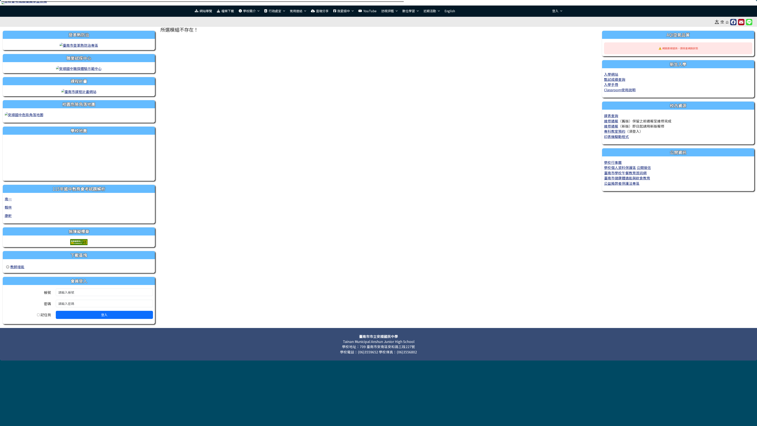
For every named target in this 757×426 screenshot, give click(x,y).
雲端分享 (322, 10)
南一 (8, 198)
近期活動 (429, 10)
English (450, 10)
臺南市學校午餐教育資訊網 (625, 172)
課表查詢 (611, 115)
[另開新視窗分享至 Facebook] (733, 22)
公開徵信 (644, 167)
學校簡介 (249, 10)
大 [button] (717, 21)
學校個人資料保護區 (620, 167)
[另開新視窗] (79, 44)
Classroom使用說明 (620, 89)
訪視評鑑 (387, 10)
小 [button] (727, 22)
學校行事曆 (613, 162)
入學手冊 (611, 84)
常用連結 (296, 10)
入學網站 (611, 74)
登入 (555, 10)
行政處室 (275, 10)
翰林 (8, 207)
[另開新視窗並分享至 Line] (749, 22)
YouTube (370, 10)
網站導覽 (206, 10)
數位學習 (408, 10)
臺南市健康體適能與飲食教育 (627, 178)
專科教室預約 (614, 131)
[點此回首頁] (378, 2)
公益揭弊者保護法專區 (622, 183)
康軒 (8, 215)
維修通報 (611, 121)
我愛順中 (343, 10)
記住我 (45, 314)
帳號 (47, 292)
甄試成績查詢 (614, 79)
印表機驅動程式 (616, 136)
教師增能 (17, 266)
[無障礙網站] (79, 241)
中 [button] (722, 21)
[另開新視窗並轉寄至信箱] (741, 22)
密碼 (47, 303)
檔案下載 (227, 10)
